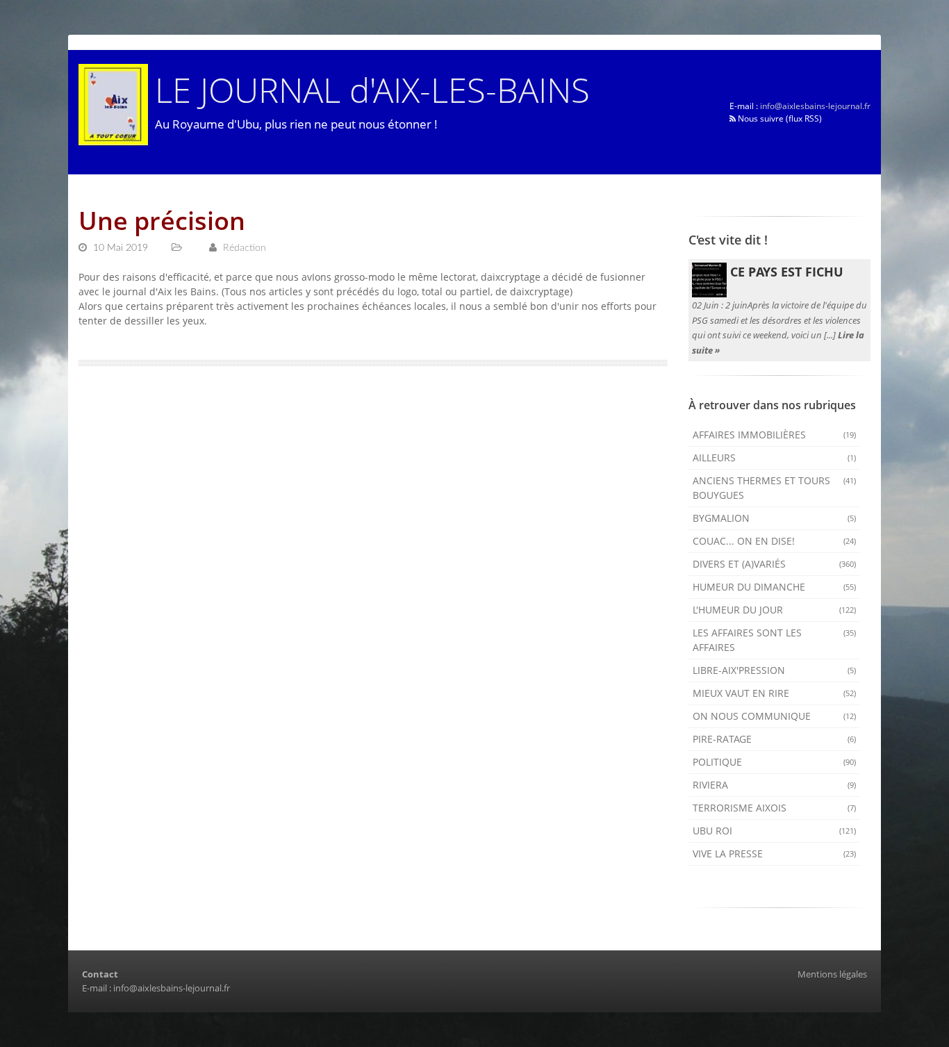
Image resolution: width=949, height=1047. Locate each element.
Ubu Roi (775, 830)
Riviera (775, 784)
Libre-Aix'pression (775, 670)
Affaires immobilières (775, 434)
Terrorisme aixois (775, 807)
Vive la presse (775, 853)
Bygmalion (775, 518)
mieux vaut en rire (775, 693)
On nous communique (775, 716)
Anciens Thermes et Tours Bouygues (775, 488)
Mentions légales (832, 974)
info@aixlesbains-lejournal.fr (815, 106)
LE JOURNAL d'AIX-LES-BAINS (372, 89)
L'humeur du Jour (775, 609)
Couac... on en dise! (775, 540)
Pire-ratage (775, 738)
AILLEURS (775, 457)
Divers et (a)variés (775, 563)
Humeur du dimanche (775, 586)
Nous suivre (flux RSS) (779, 118)
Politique (775, 761)
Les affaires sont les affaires (775, 640)
